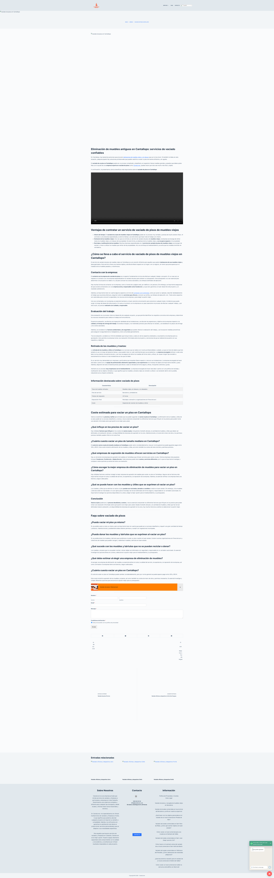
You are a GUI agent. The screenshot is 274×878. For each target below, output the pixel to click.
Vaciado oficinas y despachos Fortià (164, 779)
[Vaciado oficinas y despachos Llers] (105, 769)
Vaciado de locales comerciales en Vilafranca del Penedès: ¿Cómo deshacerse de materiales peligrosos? (169, 852)
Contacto (177, 5)
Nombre (93, 595)
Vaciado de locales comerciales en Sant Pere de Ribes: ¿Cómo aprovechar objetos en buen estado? (169, 826)
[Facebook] (102, 636)
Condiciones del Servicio (98, 620)
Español (185, 5)
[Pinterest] (148, 636)
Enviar (94, 627)
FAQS (172, 5)
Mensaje (94, 608)
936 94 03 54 (137, 801)
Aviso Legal (168, 798)
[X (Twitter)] (125, 636)
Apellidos (121, 600)
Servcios (165, 5)
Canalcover (136, 165)
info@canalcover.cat (137, 803)
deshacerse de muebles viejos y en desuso (136, 157)
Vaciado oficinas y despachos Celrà (132, 779)
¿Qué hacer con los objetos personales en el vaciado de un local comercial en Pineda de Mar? (169, 817)
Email (93, 603)
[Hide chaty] (269, 873)
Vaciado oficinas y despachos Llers (100, 779)
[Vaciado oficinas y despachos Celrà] (137, 769)
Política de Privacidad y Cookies (168, 796)
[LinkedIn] (171, 636)
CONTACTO (137, 834)
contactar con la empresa (141, 293)
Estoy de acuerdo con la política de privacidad (105, 622)
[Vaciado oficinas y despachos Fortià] (168, 769)
